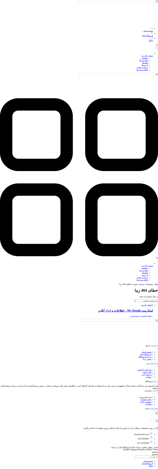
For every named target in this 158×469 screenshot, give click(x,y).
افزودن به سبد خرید (138, 316)
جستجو (155, 452)
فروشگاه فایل (147, 463)
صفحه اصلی (148, 461)
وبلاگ (151, 466)
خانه (156, 284)
